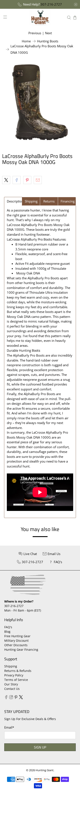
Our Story (11, 684)
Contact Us (12, 689)
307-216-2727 (51, 4)
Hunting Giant (45, 770)
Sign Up (40, 747)
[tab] (13, 201)
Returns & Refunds (17, 671)
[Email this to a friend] (38, 180)
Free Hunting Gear (17, 636)
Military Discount (16, 640)
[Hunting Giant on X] (21, 698)
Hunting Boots (47, 41)
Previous (34, 33)
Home (26, 41)
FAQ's (8, 627)
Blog (7, 632)
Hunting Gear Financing (21, 649)
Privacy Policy (13, 675)
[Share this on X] (6, 180)
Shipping (10, 666)
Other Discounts (16, 645)
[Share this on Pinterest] (27, 180)
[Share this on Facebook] (17, 180)
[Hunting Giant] (40, 17)
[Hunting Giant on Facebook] (6, 698)
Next (48, 33)
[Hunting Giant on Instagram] (11, 698)
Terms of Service (16, 680)
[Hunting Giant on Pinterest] (16, 698)
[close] (76, 4)
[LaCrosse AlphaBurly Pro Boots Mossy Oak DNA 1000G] (40, 102)
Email (9, 727)
